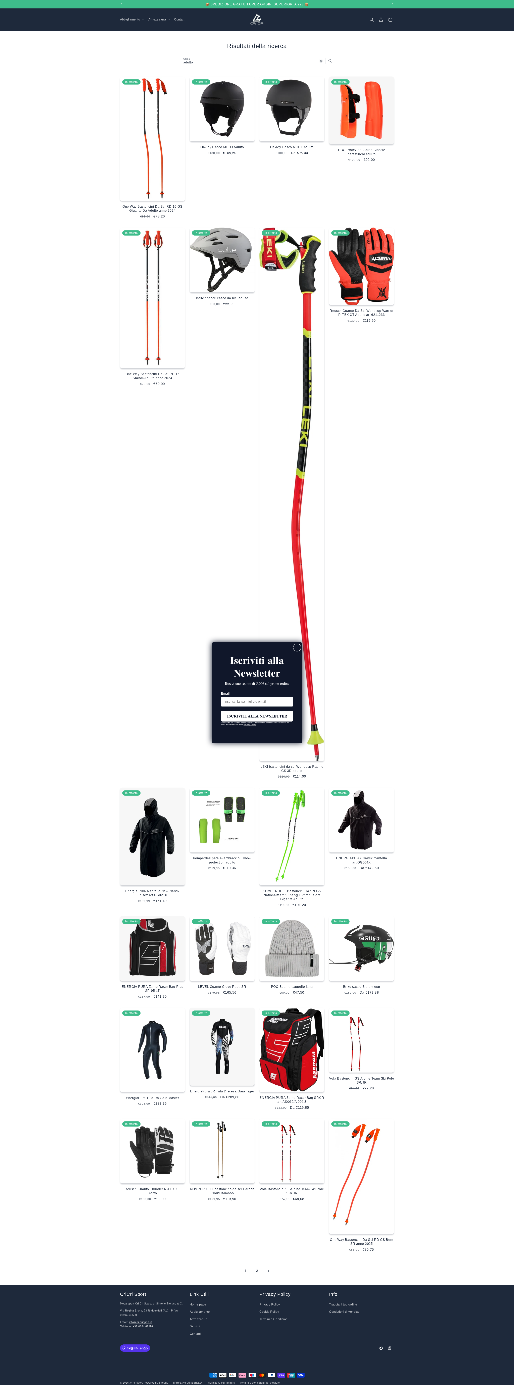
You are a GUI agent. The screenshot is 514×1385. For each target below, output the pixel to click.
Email (225, 693)
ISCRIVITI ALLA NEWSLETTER (257, 716)
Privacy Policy (250, 725)
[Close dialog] (297, 647)
